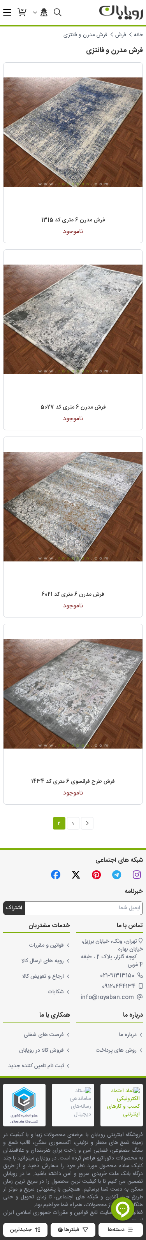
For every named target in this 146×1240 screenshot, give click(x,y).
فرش (120, 35)
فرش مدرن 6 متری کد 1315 (73, 220)
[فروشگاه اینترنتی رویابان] (121, 12)
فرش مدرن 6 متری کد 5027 (73, 407)
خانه (138, 35)
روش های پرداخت (116, 1050)
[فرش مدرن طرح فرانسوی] (73, 693)
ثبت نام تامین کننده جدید (36, 1066)
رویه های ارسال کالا (42, 961)
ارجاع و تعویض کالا (43, 976)
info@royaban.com (108, 997)
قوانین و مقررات (46, 945)
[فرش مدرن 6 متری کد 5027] (73, 319)
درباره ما (128, 1035)
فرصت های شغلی (44, 1035)
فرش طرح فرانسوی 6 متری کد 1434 (73, 781)
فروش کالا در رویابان (41, 1050)
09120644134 (119, 986)
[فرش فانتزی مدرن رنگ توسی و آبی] (73, 132)
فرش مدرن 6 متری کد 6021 (73, 594)
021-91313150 (118, 975)
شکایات (55, 992)
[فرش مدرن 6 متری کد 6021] (73, 506)
